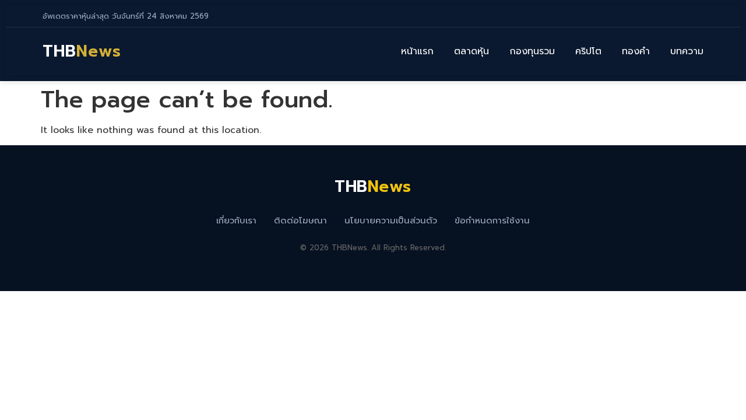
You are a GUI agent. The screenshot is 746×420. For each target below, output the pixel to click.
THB (82, 51)
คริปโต (588, 51)
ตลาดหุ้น (471, 51)
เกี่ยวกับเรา (236, 220)
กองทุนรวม (532, 51)
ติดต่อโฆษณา (300, 220)
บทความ (686, 51)
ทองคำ (636, 51)
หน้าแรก (417, 51)
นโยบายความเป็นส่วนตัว (390, 220)
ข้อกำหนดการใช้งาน (492, 220)
